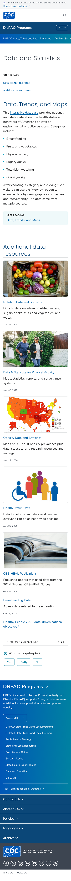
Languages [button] (12, 828)
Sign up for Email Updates (26, 788)
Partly (23, 662)
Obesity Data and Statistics (22, 438)
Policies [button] (9, 818)
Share (61, 642)
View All (12, 718)
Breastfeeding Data (17, 600)
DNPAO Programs (17, 27)
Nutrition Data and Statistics (22, 302)
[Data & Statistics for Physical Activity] (35, 349)
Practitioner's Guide (17, 752)
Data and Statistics (16, 771)
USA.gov (22, 872)
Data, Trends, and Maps (23, 220)
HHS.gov (8, 872)
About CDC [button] (12, 809)
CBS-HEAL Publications (20, 574)
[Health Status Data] (35, 484)
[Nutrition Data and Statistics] (35, 278)
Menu (61, 28)
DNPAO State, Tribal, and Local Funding (29, 733)
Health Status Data (16, 508)
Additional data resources (17, 90)
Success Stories (14, 758)
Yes (9, 662)
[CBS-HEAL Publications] (35, 550)
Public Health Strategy (19, 739)
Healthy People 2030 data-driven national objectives (33, 624)
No (37, 662)
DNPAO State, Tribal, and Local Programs (27, 38)
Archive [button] (9, 838)
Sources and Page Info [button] (24, 642)
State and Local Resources (21, 745)
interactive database (24, 112)
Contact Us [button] (12, 799)
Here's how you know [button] (15, 6)
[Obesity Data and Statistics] (35, 414)
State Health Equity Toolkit (21, 765)
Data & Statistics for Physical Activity (28, 372)
